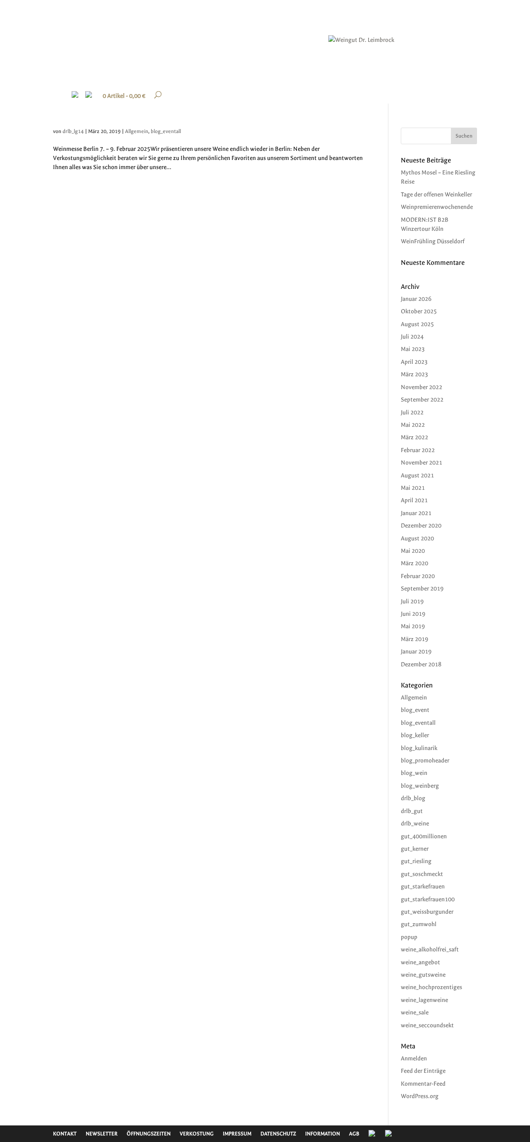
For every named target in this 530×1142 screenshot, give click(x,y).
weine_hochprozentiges (431, 987)
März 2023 (414, 374)
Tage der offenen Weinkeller (436, 194)
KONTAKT (65, 1134)
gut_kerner (415, 848)
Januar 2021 (416, 513)
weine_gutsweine (423, 974)
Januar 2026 (416, 298)
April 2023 (414, 361)
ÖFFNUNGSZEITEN (149, 1134)
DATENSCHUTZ (278, 1134)
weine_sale (415, 1012)
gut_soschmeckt (422, 874)
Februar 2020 (418, 576)
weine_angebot (420, 962)
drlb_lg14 (73, 131)
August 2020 (417, 538)
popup (409, 937)
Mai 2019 (413, 626)
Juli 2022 (412, 412)
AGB (354, 1134)
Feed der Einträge (423, 1070)
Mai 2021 (413, 487)
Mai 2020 (413, 550)
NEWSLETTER (102, 1134)
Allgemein (136, 131)
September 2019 (422, 588)
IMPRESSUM (237, 1134)
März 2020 (414, 563)
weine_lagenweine (424, 1000)
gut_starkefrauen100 (428, 899)
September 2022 (422, 399)
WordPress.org (419, 1096)
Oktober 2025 (419, 311)
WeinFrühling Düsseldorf (433, 241)
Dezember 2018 (421, 664)
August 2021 (417, 475)
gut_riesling (416, 861)
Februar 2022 (418, 450)
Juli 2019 (412, 601)
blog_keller (415, 735)
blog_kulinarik (419, 748)
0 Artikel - (124, 95)
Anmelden (414, 1058)
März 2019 (414, 639)
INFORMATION (322, 1134)
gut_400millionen (424, 836)
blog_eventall (166, 131)
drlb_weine (415, 823)
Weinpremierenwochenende (437, 206)
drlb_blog (413, 798)
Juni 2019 (413, 613)
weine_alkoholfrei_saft (430, 949)
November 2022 (421, 387)
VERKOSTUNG (197, 1134)
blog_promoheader (425, 760)
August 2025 (417, 324)
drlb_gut (412, 811)
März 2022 (414, 437)
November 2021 (421, 462)
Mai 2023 (413, 349)
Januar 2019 (416, 651)
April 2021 (414, 500)
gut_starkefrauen (423, 886)
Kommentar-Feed (423, 1083)
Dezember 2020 (421, 525)
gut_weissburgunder (427, 911)
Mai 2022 (413, 424)
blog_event (415, 710)
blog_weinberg (420, 785)
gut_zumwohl (418, 924)
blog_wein (414, 773)
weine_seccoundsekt (427, 1025)
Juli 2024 (412, 336)
